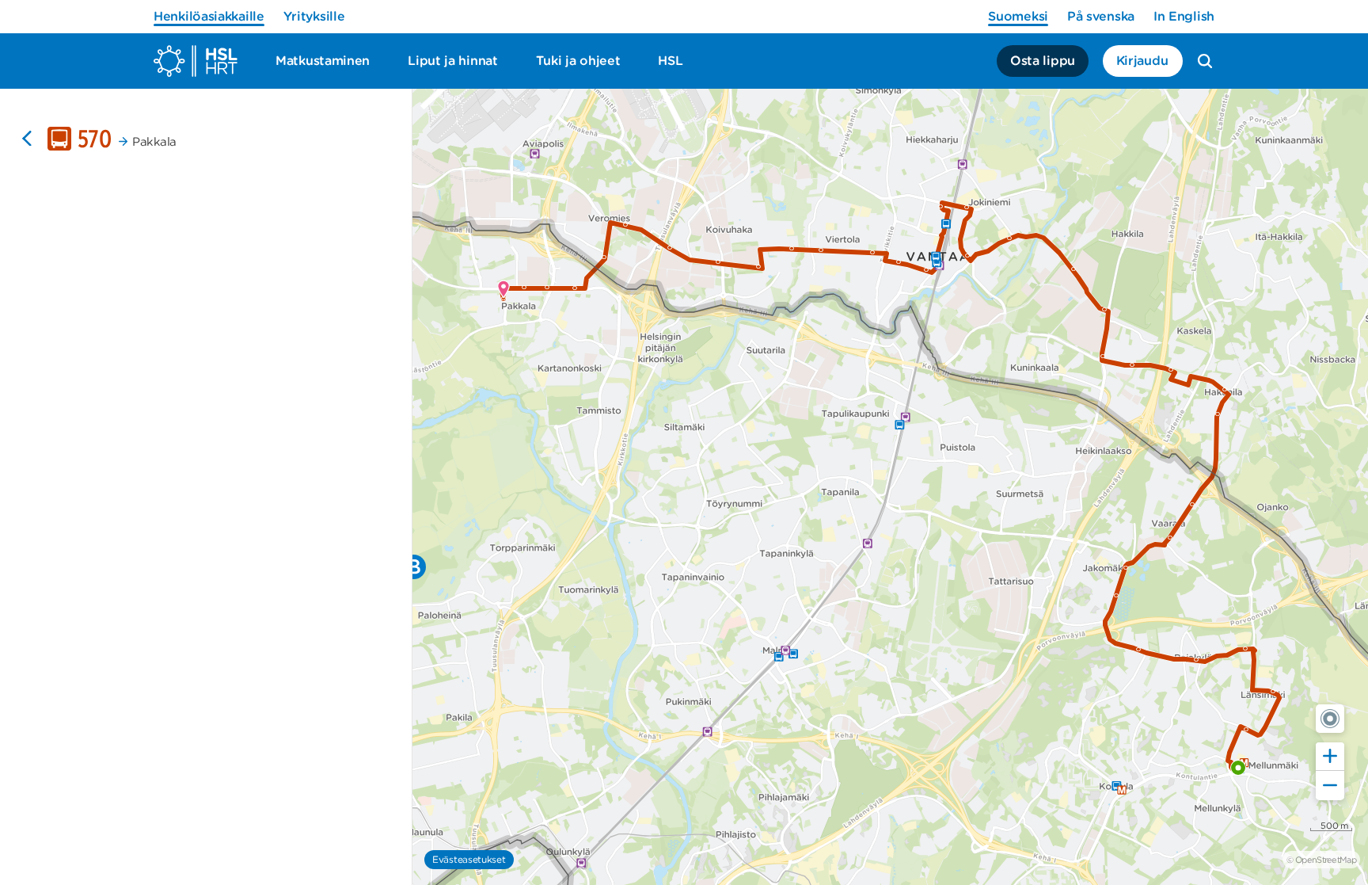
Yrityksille (314, 16)
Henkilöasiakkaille (209, 16)
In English (1183, 16)
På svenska (1100, 16)
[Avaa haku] (1205, 61)
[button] (1330, 718)
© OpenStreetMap (1321, 859)
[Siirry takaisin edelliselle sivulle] (27, 139)
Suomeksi (1018, 16)
